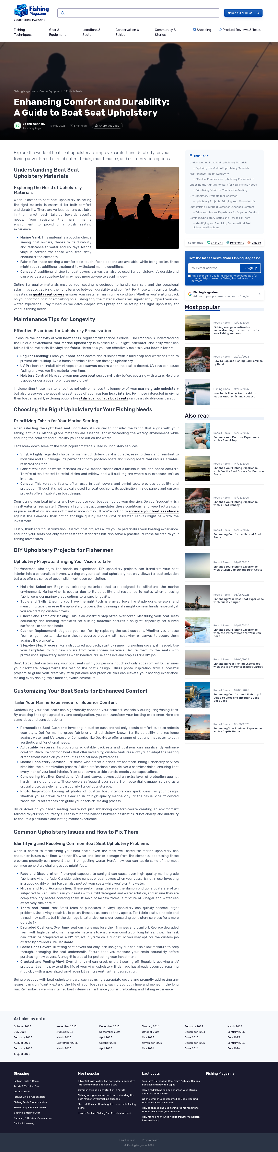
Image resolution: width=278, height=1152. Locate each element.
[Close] (212, 565)
